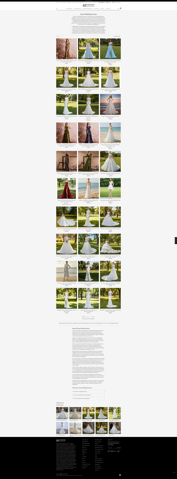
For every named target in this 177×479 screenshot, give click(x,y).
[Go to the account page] (118, 8)
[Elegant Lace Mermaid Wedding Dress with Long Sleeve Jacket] (88, 217)
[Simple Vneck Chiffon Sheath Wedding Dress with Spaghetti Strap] (88, 188)
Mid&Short (76, 323)
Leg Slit (60, 323)
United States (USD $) (117, 2)
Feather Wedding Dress (100, 420)
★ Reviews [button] (175, 240)
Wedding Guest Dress (114, 323)
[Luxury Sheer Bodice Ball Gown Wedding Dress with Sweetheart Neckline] (110, 244)
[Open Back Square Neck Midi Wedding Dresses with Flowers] (110, 188)
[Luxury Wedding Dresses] (102, 428)
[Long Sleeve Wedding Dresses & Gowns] (75, 428)
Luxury (83, 460)
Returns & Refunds (98, 460)
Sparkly (83, 458)
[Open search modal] (57, 8)
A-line (83, 454)
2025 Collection (85, 441)
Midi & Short (84, 452)
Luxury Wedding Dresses (100, 435)
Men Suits (84, 467)
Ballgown (100, 323)
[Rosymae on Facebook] (99, 2)
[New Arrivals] (115, 428)
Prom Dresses (84, 466)
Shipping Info (97, 464)
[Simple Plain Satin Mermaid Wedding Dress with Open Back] (66, 104)
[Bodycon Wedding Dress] (89, 413)
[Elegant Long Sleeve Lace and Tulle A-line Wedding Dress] (110, 104)
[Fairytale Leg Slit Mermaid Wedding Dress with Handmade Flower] (88, 271)
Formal (107, 323)
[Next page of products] (94, 317)
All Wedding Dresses (86, 443)
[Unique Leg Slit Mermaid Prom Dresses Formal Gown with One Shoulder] (66, 48)
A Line (104, 323)
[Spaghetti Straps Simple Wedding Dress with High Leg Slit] (66, 298)
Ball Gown (84, 451)
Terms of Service (98, 468)
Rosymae (63, 475)
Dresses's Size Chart (99, 447)
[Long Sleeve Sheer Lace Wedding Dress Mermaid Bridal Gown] (88, 298)
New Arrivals (111, 435)
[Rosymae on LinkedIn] (101, 2)
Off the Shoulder (86, 323)
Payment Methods (98, 458)
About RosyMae (98, 441)
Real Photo (84, 447)
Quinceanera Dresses (86, 464)
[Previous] (70, 1)
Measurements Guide (99, 445)
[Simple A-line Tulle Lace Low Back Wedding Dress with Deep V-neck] (110, 132)
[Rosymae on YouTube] (107, 2)
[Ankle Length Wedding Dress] (115, 413)
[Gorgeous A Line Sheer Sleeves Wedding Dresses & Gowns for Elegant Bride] (66, 244)
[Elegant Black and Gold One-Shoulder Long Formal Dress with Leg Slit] (66, 161)
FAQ (96, 454)
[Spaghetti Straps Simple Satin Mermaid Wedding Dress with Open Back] (110, 298)
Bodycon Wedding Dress (87, 420)
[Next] (107, 1)
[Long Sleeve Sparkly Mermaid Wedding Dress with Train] (88, 104)
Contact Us (97, 469)
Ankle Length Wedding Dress (114, 420)
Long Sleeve (84, 456)
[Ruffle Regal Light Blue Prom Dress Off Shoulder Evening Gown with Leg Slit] (110, 48)
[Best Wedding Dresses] (75, 413)
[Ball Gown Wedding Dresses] (62, 413)
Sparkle (80, 323)
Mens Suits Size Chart (99, 449)
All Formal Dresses (85, 445)
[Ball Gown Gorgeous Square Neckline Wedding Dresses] (110, 217)
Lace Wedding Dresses (60, 435)
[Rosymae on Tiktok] (114, 451)
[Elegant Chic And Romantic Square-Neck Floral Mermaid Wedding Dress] (66, 77)
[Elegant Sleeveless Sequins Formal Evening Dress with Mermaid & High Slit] (88, 132)
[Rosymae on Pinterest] (102, 2)
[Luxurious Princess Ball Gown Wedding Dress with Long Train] (66, 217)
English (110, 2)
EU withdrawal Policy (99, 462)
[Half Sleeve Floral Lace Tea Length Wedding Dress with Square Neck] (66, 271)
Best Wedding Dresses (73, 420)
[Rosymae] (88, 5)
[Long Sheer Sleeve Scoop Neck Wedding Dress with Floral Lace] (110, 161)
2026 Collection (85, 439)
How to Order (97, 453)
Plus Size (91, 323)
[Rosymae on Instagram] (100, 2)
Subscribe (119, 447)
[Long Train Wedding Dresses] (89, 428)
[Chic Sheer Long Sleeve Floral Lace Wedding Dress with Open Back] (110, 271)
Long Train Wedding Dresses (88, 435)
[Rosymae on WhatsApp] (106, 2)
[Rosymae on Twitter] (105, 2)
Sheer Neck (65, 323)
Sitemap (96, 443)
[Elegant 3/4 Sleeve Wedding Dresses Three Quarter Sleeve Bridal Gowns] (88, 244)
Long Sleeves (70, 323)
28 (92, 316)
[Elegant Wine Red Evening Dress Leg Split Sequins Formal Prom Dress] (66, 188)
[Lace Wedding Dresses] (62, 428)
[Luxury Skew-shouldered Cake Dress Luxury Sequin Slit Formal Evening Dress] (66, 132)
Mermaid (96, 323)
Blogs (96, 456)
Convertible (84, 449)
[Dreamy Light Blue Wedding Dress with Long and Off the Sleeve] (88, 48)
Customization (97, 451)
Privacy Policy (97, 466)
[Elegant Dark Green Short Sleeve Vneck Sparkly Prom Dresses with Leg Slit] (88, 161)
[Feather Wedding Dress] (102, 413)
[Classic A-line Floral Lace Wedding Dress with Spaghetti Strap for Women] (110, 77)
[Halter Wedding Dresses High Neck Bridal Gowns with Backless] (88, 77)
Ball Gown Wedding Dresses (61, 420)
